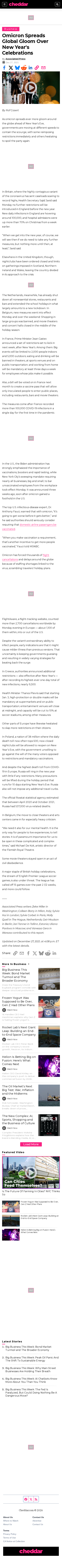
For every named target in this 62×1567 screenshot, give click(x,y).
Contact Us (38, 1524)
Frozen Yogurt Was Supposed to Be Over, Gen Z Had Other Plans (18, 1001)
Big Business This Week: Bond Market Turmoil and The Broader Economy (16, 975)
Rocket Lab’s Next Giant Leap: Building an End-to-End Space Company (19, 1031)
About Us (7, 1524)
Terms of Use (9, 1537)
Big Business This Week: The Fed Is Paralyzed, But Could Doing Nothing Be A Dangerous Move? (31, 1392)
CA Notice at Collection (14, 1541)
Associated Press (15, 59)
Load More (31, 1144)
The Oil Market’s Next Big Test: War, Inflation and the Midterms (18, 1090)
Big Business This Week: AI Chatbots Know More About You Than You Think (31, 1380)
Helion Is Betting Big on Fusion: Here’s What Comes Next (19, 1060)
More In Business (14, 964)
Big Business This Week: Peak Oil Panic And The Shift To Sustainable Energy (32, 1359)
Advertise (37, 1521)
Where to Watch (10, 1521)
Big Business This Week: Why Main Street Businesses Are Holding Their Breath (30, 1370)
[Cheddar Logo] (18, 4)
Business (10, 29)
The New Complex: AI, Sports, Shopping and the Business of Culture (18, 1119)
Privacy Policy (9, 1534)
